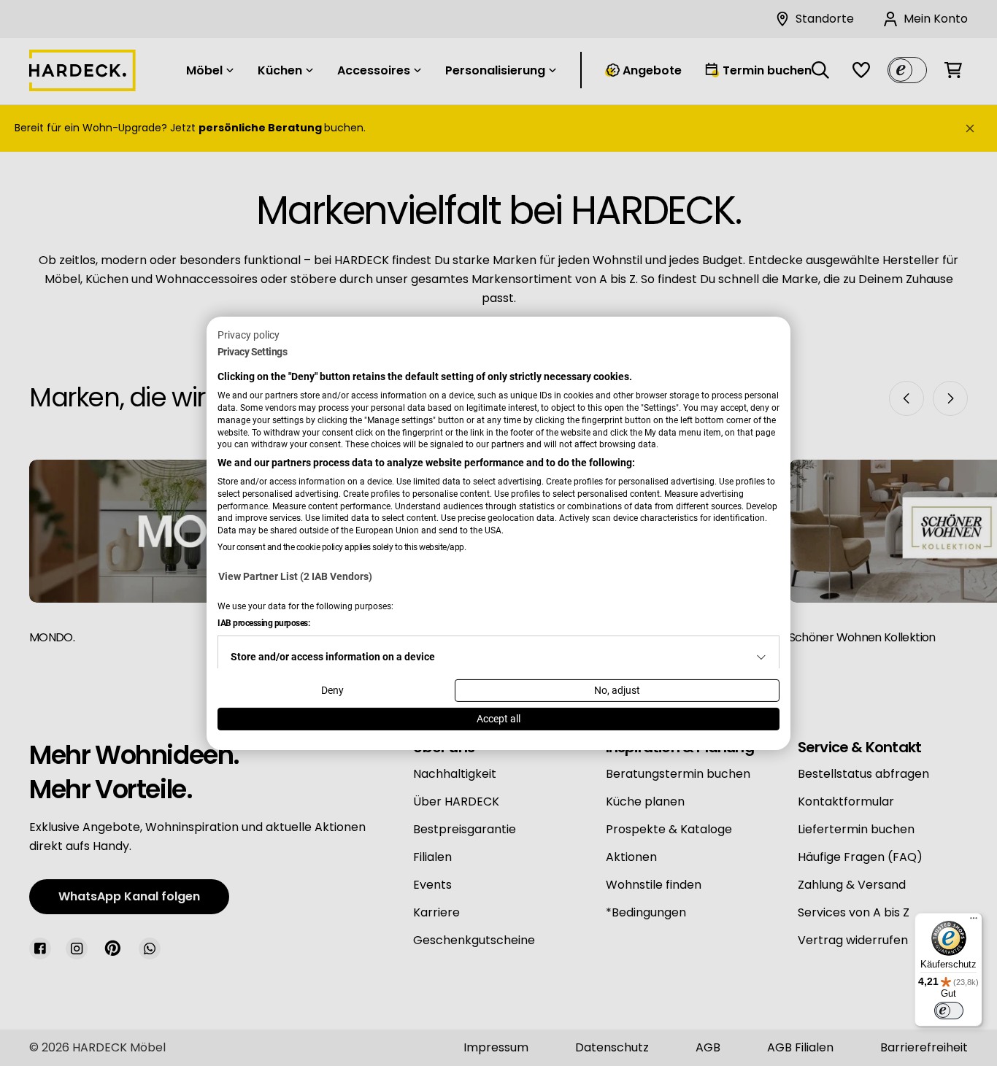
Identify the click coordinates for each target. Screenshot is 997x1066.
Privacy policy (249, 334)
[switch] (948, 1010)
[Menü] (973, 921)
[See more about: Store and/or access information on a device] (761, 657)
